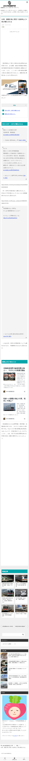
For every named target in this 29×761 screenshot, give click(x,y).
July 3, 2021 (22, 140)
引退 (3, 26)
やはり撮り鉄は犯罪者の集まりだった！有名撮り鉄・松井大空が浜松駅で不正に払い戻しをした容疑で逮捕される (17, 655)
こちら (15, 735)
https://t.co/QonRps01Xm (10, 218)
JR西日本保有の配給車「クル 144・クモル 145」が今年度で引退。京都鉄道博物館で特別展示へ (21, 626)
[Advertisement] (14, 47)
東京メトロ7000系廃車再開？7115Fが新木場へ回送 (21, 585)
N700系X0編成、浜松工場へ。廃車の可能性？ (21, 599)
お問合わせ (14, 759)
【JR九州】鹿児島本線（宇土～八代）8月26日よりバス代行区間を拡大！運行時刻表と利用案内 (17, 677)
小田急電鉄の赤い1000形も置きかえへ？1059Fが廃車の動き (8, 626)
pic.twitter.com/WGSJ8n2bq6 (11, 134)
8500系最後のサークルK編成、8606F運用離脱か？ (7, 615)
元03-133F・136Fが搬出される (12, 110)
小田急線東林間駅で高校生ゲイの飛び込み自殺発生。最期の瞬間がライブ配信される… (17, 662)
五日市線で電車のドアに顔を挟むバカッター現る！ (17, 669)
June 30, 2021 (7, 336)
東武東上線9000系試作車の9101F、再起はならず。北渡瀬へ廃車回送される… (7, 600)
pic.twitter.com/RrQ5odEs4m (11, 170)
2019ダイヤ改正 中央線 (21, 613)
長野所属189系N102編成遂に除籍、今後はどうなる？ (7, 585)
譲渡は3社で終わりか (10, 114)
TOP (7, 745)
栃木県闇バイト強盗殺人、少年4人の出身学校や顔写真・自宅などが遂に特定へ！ (18, 684)
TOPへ (24, 759)
